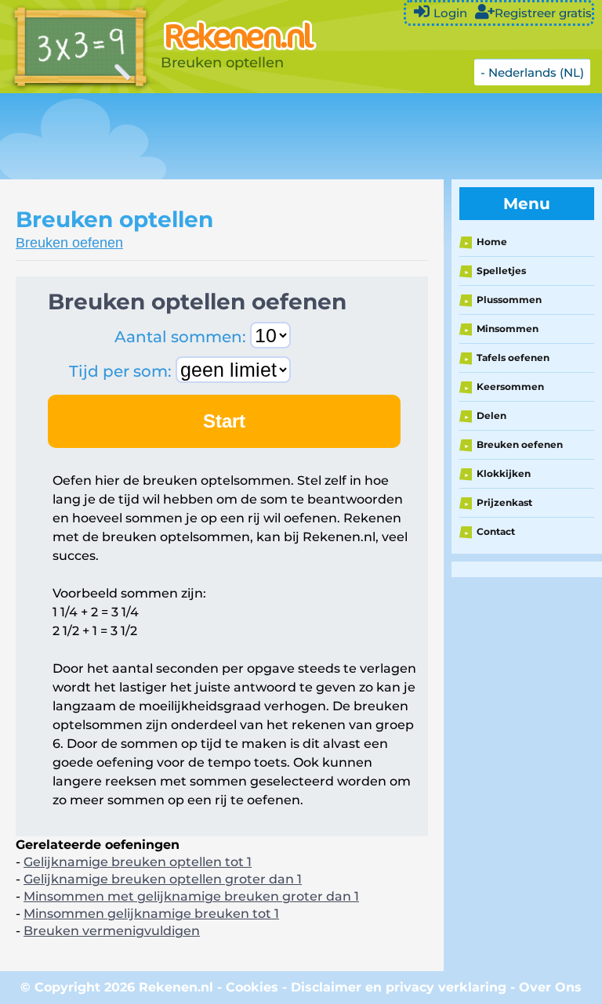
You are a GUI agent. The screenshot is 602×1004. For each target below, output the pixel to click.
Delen (491, 415)
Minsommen (508, 328)
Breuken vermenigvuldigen (112, 930)
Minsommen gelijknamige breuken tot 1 (151, 913)
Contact (496, 531)
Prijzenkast (504, 502)
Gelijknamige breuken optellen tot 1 (138, 861)
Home (492, 241)
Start (224, 421)
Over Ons (550, 987)
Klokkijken (504, 473)
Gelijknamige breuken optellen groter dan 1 (163, 879)
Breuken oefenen (69, 243)
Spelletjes (501, 270)
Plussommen (509, 299)
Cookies (252, 987)
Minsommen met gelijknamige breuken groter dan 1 (191, 896)
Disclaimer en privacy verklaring (398, 987)
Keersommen (510, 386)
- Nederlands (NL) (532, 72)
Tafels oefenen (513, 357)
